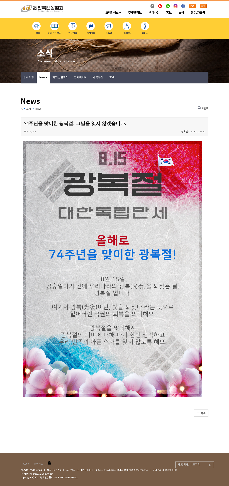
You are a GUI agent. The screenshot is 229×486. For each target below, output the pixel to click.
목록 (203, 413)
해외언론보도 (60, 77)
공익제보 (38, 463)
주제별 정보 (135, 13)
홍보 (168, 13)
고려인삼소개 (113, 13)
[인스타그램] (175, 6)
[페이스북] (183, 6)
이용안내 (25, 463)
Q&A (111, 77)
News (43, 77)
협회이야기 (80, 77)
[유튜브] (160, 6)
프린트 (204, 108)
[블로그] (168, 6)
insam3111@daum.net (41, 473)
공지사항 (28, 77)
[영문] (192, 6)
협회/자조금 (198, 13)
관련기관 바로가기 (194, 465)
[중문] (203, 6)
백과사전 (154, 13)
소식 (181, 13)
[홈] (152, 6)
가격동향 (98, 77)
